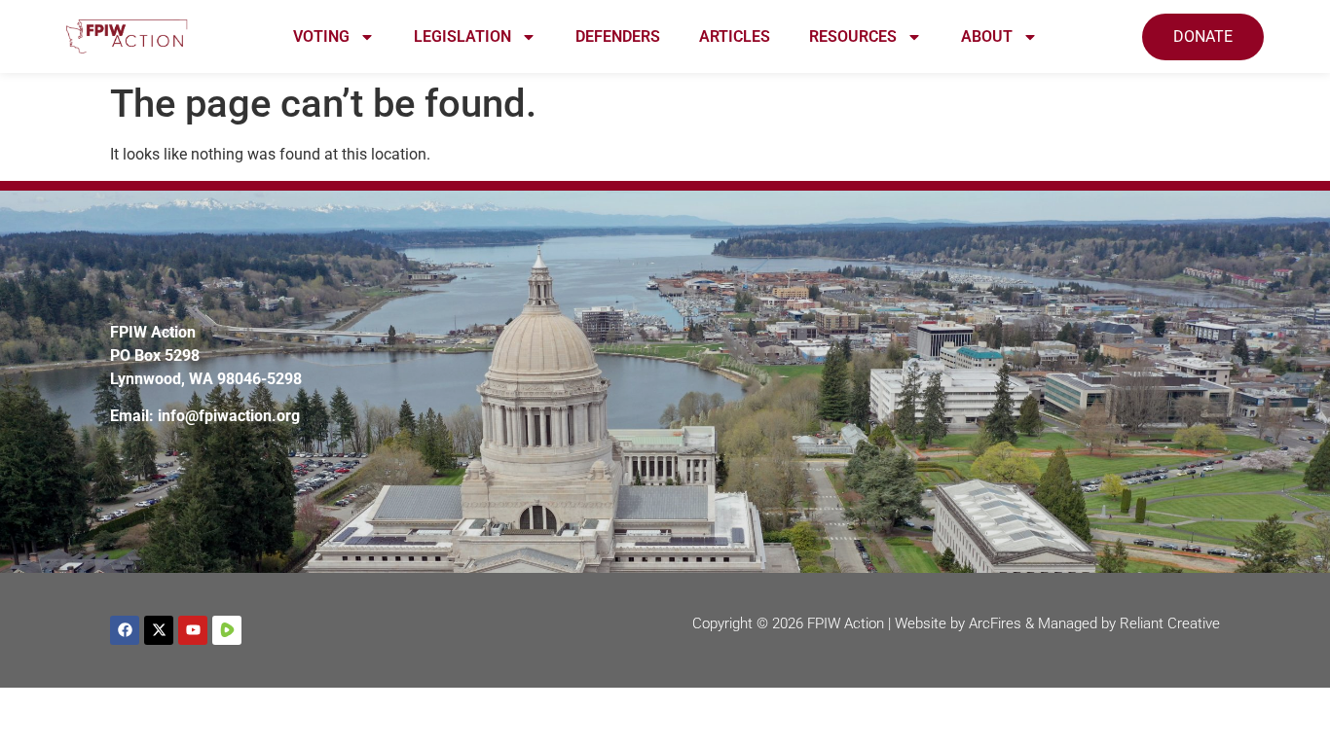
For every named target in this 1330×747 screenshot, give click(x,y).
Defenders (617, 36)
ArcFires (995, 623)
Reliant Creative (1170, 623)
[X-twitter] (158, 630)
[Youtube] (192, 630)
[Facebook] (124, 630)
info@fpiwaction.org (229, 416)
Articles (734, 36)
